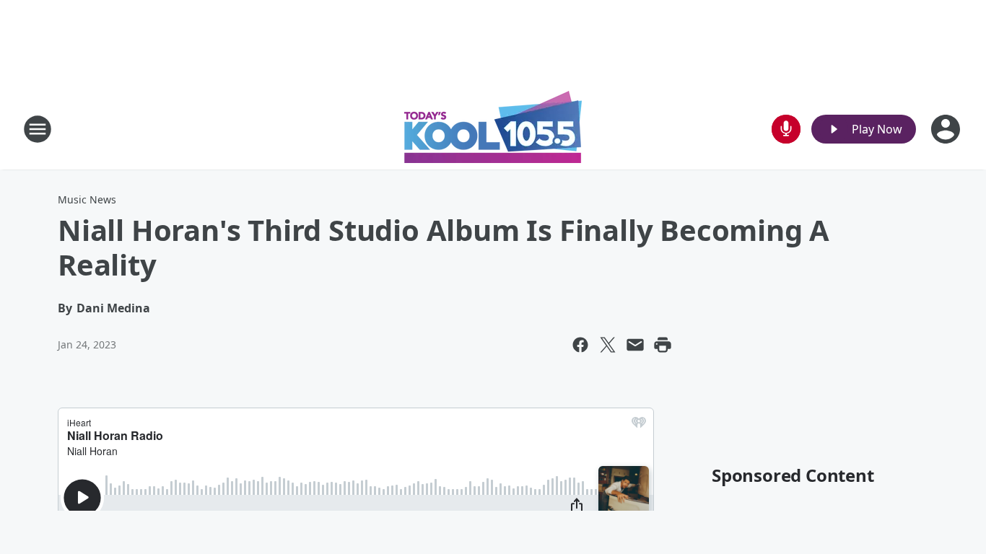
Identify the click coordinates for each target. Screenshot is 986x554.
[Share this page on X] (608, 345)
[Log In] (947, 129)
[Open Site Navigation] (37, 129)
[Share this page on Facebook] (580, 345)
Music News (87, 199)
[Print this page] (663, 345)
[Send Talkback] (786, 129)
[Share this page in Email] (635, 345)
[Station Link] (493, 129)
